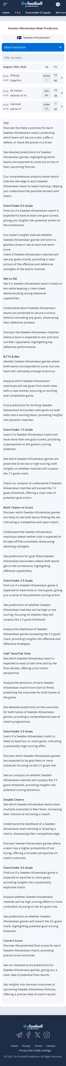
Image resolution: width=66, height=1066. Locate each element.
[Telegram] (19, 1034)
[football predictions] (6, 4)
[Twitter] (37, 1034)
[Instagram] (46, 1034)
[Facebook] (28, 1034)
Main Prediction (15, 47)
